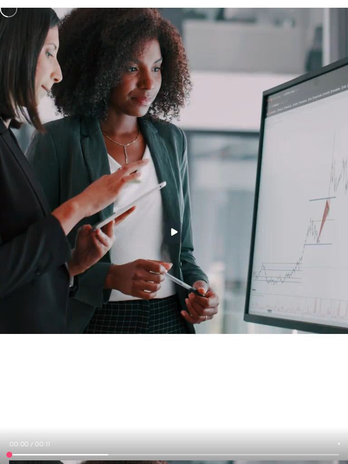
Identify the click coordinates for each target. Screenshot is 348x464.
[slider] (9, 455)
